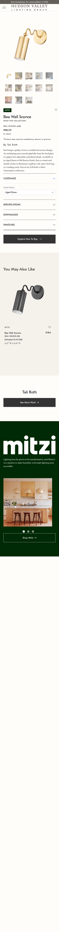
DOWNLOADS (10, 214)
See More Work (28, 402)
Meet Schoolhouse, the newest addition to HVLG (29, 2)
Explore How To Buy (28, 239)
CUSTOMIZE (9, 178)
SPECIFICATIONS (11, 204)
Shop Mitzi (28, 538)
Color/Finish (8, 187)
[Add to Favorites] (49, 327)
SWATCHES (9, 225)
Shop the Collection (14, 121)
